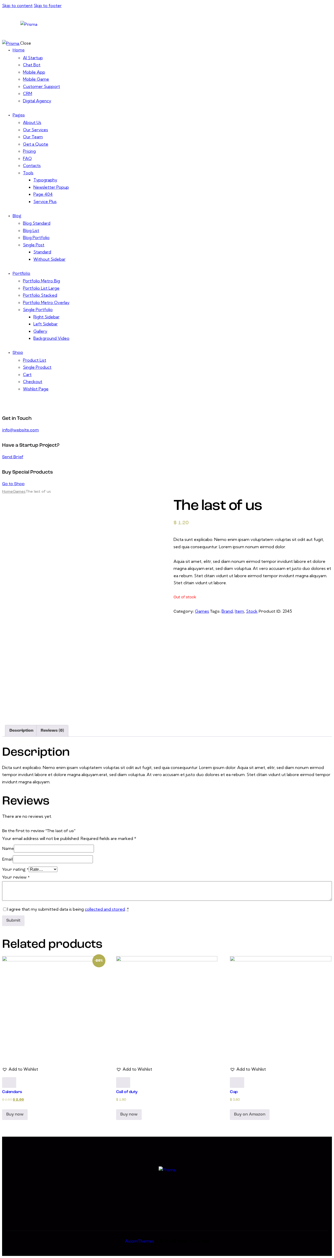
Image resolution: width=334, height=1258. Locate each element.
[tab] (21, 731)
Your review (16, 877)
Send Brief (12, 457)
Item (239, 611)
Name (8, 849)
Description (21, 731)
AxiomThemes (139, 1241)
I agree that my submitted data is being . (68, 909)
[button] (20, 1069)
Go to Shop (13, 484)
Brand (227, 611)
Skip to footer (48, 5)
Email (7, 859)
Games (19, 491)
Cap (234, 1092)
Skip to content (17, 5)
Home (7, 491)
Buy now (14, 1114)
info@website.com (20, 430)
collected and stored (105, 909)
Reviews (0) (52, 731)
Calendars (12, 1092)
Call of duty (127, 1092)
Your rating (15, 870)
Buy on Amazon (249, 1114)
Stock (252, 611)
